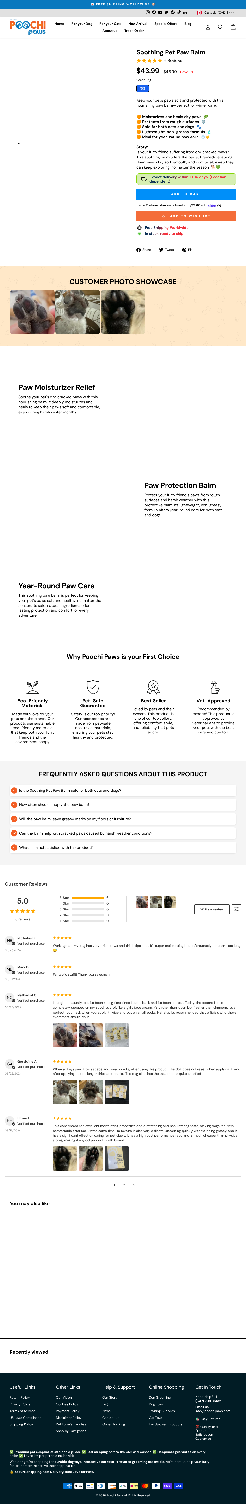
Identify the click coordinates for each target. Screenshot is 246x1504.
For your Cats (110, 23)
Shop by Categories (71, 1431)
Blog (188, 23)
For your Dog (81, 23)
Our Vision (64, 1397)
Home (59, 23)
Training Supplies (162, 1411)
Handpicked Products (165, 1424)
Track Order (134, 30)
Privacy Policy (20, 1404)
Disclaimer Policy (69, 1418)
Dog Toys (156, 1404)
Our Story (109, 1397)
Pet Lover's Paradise (71, 1424)
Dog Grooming (160, 1397)
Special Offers (165, 23)
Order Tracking (113, 1424)
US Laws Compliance (25, 1418)
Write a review (212, 909)
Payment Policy (68, 1411)
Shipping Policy (21, 1424)
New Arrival (138, 23)
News (106, 1411)
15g (142, 88)
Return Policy (20, 1397)
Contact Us (110, 1418)
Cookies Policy (67, 1404)
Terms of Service (22, 1411)
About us (109, 30)
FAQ (105, 1404)
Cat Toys (155, 1418)
